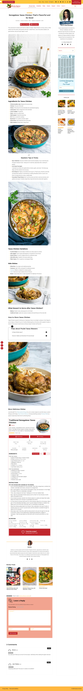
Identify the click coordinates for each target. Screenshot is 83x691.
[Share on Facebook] (2, 345)
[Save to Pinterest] (2, 342)
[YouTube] (61, 2)
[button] (27, 12)
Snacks (48, 6)
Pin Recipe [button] (41, 436)
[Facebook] (56, 2)
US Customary (36, 453)
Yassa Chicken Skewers (23, 413)
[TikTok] (68, 2)
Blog (43, 1)
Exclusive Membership (9, 2)
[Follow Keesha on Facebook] (27, 559)
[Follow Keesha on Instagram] (30, 559)
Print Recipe (35, 24)
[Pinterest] (63, 2)
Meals (44, 6)
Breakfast (39, 6)
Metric (41, 453)
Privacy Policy (5, 688)
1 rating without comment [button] (25, 596)
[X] (65, 2)
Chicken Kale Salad (43, 588)
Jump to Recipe (25, 24)
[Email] (70, 2)
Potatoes (12, 270)
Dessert (53, 6)
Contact (46, 1)
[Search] (73, 50)
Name (10, 629)
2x (46, 453)
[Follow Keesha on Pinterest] (32, 559)
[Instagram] (58, 2)
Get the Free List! (66, 91)
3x (49, 453)
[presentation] (13, 576)
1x (44, 453)
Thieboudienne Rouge (22, 412)
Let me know (29, 532)
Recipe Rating (12, 607)
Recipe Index (32, 6)
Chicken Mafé (45, 413)
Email (32, 629)
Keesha (18, 20)
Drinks (58, 6)
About (40, 1)
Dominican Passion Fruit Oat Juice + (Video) (71, 112)
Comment (11, 611)
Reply (49, 648)
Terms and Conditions (13, 688)
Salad (11, 271)
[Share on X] (2, 348)
